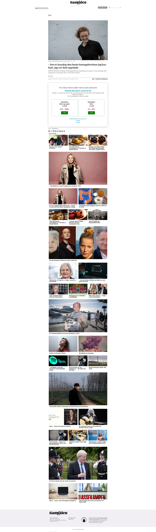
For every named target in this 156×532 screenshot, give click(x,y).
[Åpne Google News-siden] (107, 79)
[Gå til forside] (78, 2)
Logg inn (113, 7)
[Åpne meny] (119, 8)
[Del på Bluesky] (103, 79)
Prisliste (78, 120)
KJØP (64, 112)
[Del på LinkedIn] (97, 79)
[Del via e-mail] (99, 79)
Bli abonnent (102, 7)
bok (49, 128)
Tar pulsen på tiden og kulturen (78, 6)
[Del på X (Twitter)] (95, 79)
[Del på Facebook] (93, 79)
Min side (78, 122)
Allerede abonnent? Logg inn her (78, 91)
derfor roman (55, 128)
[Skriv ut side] (105, 79)
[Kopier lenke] (101, 79)
